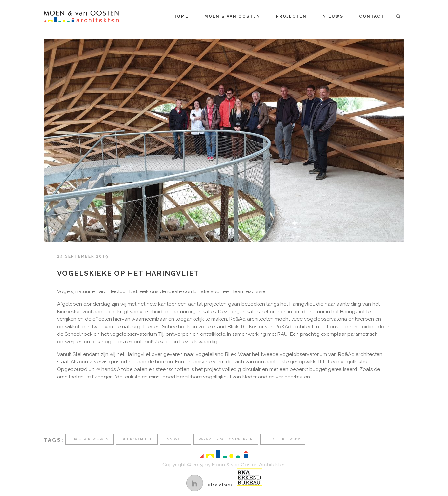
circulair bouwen (90, 439)
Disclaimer (220, 485)
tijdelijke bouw (283, 439)
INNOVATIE (175, 439)
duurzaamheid (137, 439)
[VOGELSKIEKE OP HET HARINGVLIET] (224, 140)
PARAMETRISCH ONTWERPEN (226, 439)
